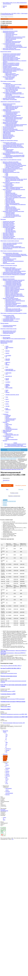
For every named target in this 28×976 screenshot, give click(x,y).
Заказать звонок (5, 759)
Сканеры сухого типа (10, 316)
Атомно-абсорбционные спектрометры (13, 46)
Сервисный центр (7, 431)
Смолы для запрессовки (10, 91)
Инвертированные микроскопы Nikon (13, 118)
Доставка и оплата (7, 436)
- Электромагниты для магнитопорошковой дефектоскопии (14, 459)
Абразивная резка (7, 83)
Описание (5, 500)
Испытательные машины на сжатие (10, 59)
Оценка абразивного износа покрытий (13, 310)
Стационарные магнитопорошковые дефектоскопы (16, 255)
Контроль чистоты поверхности (12, 291)
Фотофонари (8, 191)
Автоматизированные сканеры (12, 151)
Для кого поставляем (9, 419)
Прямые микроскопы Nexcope (11, 107)
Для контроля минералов (8, 127)
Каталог (4, 27)
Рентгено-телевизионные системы (10, 176)
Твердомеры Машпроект (10, 231)
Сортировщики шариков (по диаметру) (11, 318)
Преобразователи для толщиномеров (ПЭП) (14, 155)
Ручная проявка (8, 183)
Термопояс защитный (10, 201)
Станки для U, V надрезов (11, 75)
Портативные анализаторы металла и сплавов (15, 36)
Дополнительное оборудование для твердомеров (13, 238)
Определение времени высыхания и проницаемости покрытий (13, 304)
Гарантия (5, 432)
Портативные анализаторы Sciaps (12, 42)
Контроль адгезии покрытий (11, 292)
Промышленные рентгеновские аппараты (12, 163)
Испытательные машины (6, 51)
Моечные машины (4, 323)
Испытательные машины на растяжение (11, 58)
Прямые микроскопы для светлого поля (13, 106)
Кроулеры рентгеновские (8, 171)
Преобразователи (6, 154)
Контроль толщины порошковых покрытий (14, 289)
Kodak (6, 174)
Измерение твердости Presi (9, 98)
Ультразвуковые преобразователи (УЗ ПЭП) (14, 156)
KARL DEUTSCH (9, 369)
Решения (7, 771)
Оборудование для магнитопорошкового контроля (11, 250)
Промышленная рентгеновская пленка (11, 172)
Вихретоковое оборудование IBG (12, 269)
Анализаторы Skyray (9, 33)
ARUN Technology (9, 347)
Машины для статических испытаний (11, 64)
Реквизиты (7, 416)
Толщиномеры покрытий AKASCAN (13, 284)
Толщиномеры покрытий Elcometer (13, 282)
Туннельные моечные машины (9, 325)
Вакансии (7, 421)
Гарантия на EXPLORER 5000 (12, 434)
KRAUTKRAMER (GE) (10, 370)
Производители (4, 343)
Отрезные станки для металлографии (13, 84)
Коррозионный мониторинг (7, 341)
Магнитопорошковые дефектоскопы (10, 253)
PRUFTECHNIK (8, 387)
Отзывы (5, 505)
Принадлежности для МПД (9, 263)
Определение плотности (10, 301)
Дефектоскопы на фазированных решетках (14, 143)
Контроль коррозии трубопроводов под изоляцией (14, 274)
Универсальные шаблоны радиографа (13, 195)
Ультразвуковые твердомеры (9, 226)
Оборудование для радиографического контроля (11, 159)
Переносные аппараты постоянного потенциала (15, 165)
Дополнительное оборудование (12, 214)
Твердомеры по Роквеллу (8, 235)
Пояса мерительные (9, 199)
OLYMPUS (7, 382)
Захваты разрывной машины (9, 56)
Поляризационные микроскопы (10, 123)
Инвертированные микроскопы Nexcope (14, 117)
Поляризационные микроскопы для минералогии (16, 124)
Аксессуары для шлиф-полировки (12, 96)
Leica (6, 373)
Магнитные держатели (10, 206)
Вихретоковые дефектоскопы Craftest (13, 268)
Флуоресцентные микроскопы (9, 126)
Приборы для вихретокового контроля (9, 265)
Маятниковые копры (7, 72)
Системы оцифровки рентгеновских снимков (13, 168)
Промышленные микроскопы (9, 103)
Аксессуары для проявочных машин (13, 216)
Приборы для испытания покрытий (10, 298)
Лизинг (7, 438)
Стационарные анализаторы (9, 43)
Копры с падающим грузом (9, 76)
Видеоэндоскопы (6, 337)
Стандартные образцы (7, 157)
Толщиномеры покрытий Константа (13, 283)
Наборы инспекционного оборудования (14, 295)
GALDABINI (8, 355)
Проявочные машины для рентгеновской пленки (13, 211)
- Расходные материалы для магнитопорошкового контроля (12, 462)
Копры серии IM (9, 79)
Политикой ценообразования (4, 810)
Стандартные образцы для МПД (8, 694)
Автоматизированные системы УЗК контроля (13, 146)
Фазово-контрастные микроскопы (10, 129)
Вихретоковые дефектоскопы (9, 267)
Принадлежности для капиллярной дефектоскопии (14, 247)
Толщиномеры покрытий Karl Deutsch (13, 281)
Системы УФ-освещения (8, 245)
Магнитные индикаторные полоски (9, 676)
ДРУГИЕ (7, 406)
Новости (7, 417)
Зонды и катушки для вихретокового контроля (15, 271)
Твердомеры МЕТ (9, 229)
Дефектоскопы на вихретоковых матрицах (12, 272)
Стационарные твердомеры (9, 223)
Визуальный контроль (5, 335)
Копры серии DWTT (9, 77)
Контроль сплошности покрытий (12, 286)
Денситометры (8, 190)
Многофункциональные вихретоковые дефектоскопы (14, 273)
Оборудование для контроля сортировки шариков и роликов (14, 313)
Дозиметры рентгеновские (8, 217)
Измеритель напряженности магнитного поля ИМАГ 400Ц (14, 716)
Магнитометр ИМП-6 (5, 709)
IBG (6, 363)
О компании (5, 414)
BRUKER (7, 350)
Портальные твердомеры (8, 237)
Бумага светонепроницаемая (11, 210)
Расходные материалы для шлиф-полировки (14, 97)
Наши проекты (8, 424)
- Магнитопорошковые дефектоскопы (12, 458)
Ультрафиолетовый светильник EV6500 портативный (13, 701)
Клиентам (5, 422)
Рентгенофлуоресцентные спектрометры (11, 49)
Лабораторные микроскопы (9, 109)
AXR (6, 348)
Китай (6, 408)
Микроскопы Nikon (7, 138)
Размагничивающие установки (9, 258)
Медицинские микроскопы (9, 136)
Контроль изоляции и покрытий (7, 276)
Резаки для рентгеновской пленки (12, 209)
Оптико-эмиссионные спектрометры (13, 44)
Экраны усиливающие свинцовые (12, 188)
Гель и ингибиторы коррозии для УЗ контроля (13, 153)
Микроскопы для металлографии (10, 122)
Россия (6, 411)
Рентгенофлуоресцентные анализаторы (13, 38)
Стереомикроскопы (7, 110)
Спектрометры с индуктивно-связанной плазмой (16, 47)
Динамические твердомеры (9, 221)
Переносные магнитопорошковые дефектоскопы (15, 254)
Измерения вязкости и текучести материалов (15, 300)
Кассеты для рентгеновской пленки (13, 196)
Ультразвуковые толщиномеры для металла (12, 144)
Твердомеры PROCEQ (10, 228)
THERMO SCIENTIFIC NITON (12, 394)
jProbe (6, 367)
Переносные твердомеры (8, 222)
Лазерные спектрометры (10, 39)
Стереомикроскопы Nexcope (11, 113)
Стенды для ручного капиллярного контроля (12, 242)
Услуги (6, 423)
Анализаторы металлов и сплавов (10, 31)
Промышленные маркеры (10, 207)
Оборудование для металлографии (8, 81)
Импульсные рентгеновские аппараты (13, 164)
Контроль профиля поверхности (12, 290)
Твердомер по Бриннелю (8, 232)
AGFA (6, 173)
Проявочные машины (10, 212)
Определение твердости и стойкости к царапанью (16, 305)
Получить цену (4, 672)
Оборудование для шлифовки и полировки (12, 92)
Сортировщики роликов (8, 320)
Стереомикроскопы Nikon (11, 114)
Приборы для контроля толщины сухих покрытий (13, 280)
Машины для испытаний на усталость (11, 62)
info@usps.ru (4, 25)
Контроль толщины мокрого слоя (12, 288)
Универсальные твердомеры (9, 236)
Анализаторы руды (9, 35)
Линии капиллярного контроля (9, 244)
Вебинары (7, 775)
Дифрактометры (8, 40)
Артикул (5, 502)
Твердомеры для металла (8, 224)
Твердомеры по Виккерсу (8, 234)
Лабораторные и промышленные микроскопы (10, 101)
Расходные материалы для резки (12, 86)
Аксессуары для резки (10, 85)
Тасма (6, 175)
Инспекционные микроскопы (9, 119)
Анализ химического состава (7, 28)
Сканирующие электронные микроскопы (12, 115)
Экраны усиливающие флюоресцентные (14, 187)
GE (6, 356)
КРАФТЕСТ (8, 409)
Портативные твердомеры (8, 227)
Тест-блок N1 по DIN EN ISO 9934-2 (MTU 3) (11, 668)
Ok (12, 839)
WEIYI (6, 399)
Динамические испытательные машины (11, 54)
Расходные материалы (7, 248)
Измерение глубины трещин (7, 340)
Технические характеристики (9, 501)
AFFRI (6, 346)
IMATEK (7, 364)
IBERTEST (7, 362)
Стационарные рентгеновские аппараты (14, 166)
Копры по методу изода (10, 73)
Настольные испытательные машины (11, 65)
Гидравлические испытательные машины (12, 53)
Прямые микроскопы (7, 104)
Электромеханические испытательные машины (13, 69)
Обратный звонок (22, 6)
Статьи (6, 425)
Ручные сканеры (8, 150)
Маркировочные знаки (10, 192)
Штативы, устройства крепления (12, 167)
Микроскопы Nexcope (7, 137)
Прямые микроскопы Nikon (11, 108)
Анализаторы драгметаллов (11, 34)
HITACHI (7, 360)
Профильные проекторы (8, 333)
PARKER (7, 384)
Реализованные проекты (10, 418)
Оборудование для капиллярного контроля (10, 240)
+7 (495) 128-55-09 (6, 21)
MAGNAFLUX (8, 376)
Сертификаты (8, 427)
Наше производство (7, 430)
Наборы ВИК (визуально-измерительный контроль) (14, 338)
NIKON (7, 379)
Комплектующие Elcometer (9, 278)
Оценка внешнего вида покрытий (12, 311)
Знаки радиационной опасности (12, 203)
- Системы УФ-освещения (11, 461)
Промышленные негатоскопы (9, 169)
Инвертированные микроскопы (9, 116)
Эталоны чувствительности (11, 194)
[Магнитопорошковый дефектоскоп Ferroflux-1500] (12, 469)
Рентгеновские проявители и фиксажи (11, 182)
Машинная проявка (9, 184)
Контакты (5, 440)
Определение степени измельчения (13, 299)
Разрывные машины (7, 66)
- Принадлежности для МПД (11, 463)
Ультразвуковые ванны (8, 326)
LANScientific (8, 372)
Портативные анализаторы (8, 32)
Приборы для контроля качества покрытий (12, 285)
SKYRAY (7, 392)
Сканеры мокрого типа (10, 317)
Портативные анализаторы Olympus (13, 41)
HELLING (7, 359)
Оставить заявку (5, 757)
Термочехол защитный (10, 202)
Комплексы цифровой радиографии (10, 161)
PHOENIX (7, 385)
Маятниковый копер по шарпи (12, 74)
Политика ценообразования (11, 429)
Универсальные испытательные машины (11, 68)
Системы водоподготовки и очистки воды (12, 246)
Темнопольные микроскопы (9, 131)
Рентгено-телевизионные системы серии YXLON (16, 179)
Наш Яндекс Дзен (7, 779)
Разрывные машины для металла (10, 67)
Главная (15, 442)
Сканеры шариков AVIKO (8, 315)
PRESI (6, 386)
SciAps (6, 390)
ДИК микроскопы (7, 132)
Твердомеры (3, 219)
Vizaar (6, 397)
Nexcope (7, 378)
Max (6, 751)
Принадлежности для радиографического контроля (14, 189)
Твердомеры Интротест (10, 230)
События (7, 774)
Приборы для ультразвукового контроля (9, 140)
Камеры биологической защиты (12, 178)
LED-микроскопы (7, 133)
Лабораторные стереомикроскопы (12, 111)
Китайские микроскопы (8, 134)
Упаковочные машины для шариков (10, 321)
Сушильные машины (10, 213)
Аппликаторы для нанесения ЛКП (12, 308)
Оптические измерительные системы (8, 328)
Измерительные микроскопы (9, 332)
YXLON (7, 401)
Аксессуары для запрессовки (11, 90)
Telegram (7, 750)
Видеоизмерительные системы (9, 330)
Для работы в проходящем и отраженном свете (13, 130)
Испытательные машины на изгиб (10, 57)
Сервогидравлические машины (9, 71)
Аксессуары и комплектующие (9, 48)
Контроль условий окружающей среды (13, 293)
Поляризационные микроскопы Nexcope (14, 125)
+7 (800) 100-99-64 (6, 23)
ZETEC (7, 403)
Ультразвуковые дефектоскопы (9, 142)
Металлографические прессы (11, 89)
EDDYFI (7, 353)
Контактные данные (5, 731)
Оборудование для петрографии (10, 99)
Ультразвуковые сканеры (8, 149)
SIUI (6, 391)
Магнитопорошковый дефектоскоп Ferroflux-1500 (14, 722)
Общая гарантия (8, 433)
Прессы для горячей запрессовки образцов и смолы (14, 88)
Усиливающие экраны (7, 186)
